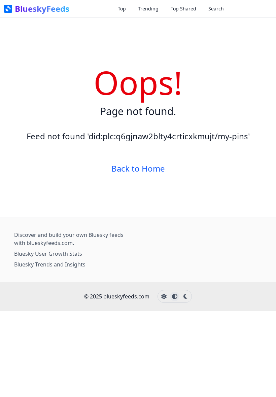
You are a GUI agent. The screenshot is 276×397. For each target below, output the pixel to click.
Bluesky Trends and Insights (49, 264)
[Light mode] (164, 296)
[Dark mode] (185, 296)
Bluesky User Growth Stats (48, 253)
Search (216, 8)
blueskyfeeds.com (50, 243)
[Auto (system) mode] (174, 296)
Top (122, 8)
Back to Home (138, 168)
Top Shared (183, 8)
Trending (148, 8)
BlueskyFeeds (42, 8)
